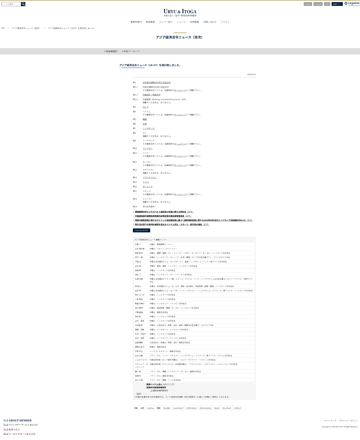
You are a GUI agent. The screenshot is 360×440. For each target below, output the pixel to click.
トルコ (146, 181)
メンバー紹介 (166, 21)
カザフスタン (191, 408)
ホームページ (180, 90)
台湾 (145, 123)
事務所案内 (136, 21)
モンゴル (166, 408)
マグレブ (237, 408)
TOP (3, 28)
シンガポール (149, 128)
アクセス (225, 21)
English (308, 4)
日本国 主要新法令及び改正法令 (157, 82)
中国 (136, 408)
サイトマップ (330, 420)
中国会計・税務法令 (151, 94)
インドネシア (178, 408)
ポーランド (148, 186)
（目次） (164, 211)
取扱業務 (150, 21)
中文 (327, 4)
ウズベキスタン (150, 177)
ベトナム (150, 408)
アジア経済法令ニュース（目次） (26, 28)
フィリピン (148, 148)
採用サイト (337, 4)
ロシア (146, 106)
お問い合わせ (210, 21)
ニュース (181, 21)
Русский (318, 4)
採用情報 (194, 21)
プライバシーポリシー (349, 420)
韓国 (145, 119)
